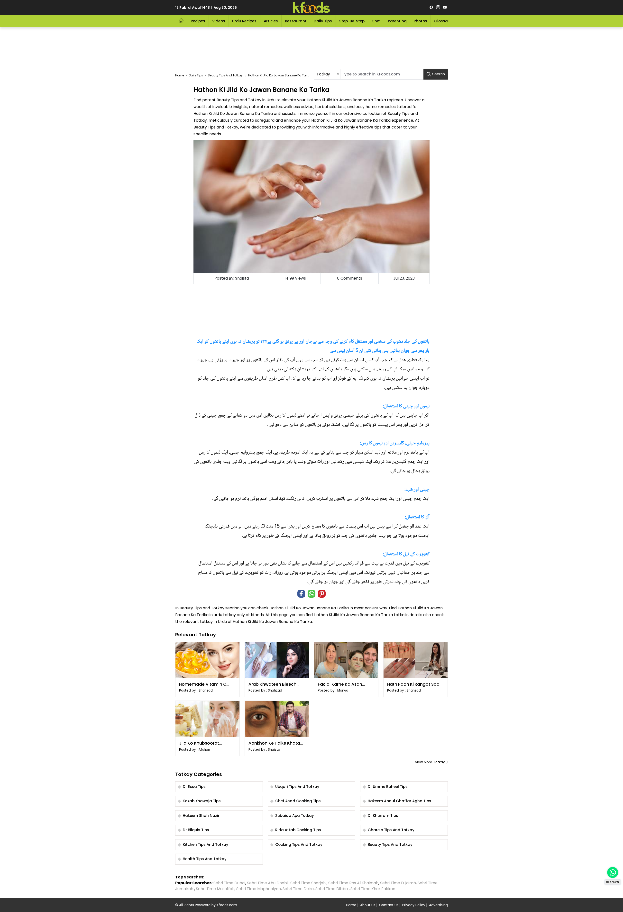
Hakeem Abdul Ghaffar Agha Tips (399, 800)
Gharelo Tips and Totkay (391, 829)
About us (367, 905)
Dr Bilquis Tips (196, 829)
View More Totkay (430, 762)
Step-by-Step (352, 21)
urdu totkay (225, 615)
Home (351, 905)
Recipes (198, 21)
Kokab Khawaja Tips (202, 800)
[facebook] (431, 7)
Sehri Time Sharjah (308, 883)
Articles (271, 21)
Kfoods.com (227, 905)
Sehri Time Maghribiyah (258, 889)
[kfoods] (311, 7)
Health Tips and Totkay (205, 858)
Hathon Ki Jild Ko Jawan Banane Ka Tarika (309, 608)
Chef (376, 21)
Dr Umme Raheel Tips (388, 786)
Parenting (397, 21)
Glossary (442, 21)
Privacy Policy (413, 905)
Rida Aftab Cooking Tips (298, 829)
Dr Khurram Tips (383, 815)
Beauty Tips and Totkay (202, 608)
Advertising (438, 905)
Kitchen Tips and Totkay (205, 844)
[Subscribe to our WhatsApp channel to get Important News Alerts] (612, 872)
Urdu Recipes (244, 21)
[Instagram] (438, 7)
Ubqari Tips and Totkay (297, 786)
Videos (218, 21)
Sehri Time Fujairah (398, 883)
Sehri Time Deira (298, 889)
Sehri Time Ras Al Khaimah (353, 883)
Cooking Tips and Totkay (298, 844)
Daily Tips (323, 21)
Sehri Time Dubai (228, 883)
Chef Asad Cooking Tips (298, 800)
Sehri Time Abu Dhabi (267, 883)
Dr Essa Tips (194, 786)
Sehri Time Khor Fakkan (373, 889)
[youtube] (444, 7)
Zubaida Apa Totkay (294, 815)
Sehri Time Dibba (331, 889)
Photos (420, 21)
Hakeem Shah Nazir (201, 815)
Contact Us (388, 905)
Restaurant (296, 21)
